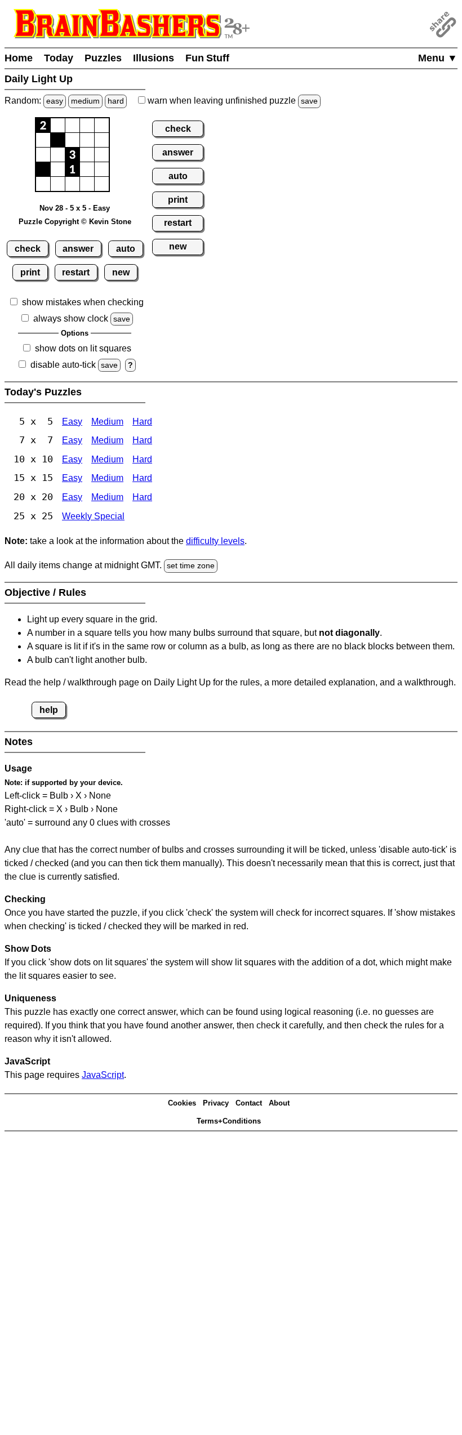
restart (76, 272)
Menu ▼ (437, 58)
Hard (142, 421)
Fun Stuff (207, 58)
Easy (72, 421)
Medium (107, 421)
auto (125, 248)
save (309, 100)
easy (54, 100)
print (30, 272)
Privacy (216, 1103)
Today (58, 58)
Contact (249, 1103)
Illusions (153, 58)
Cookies (182, 1103)
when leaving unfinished (231, 100)
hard (116, 100)
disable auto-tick (63, 364)
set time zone (191, 565)
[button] (43, 125)
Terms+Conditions (229, 1121)
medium (85, 100)
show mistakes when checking (83, 302)
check (28, 248)
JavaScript (103, 1075)
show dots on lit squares (83, 348)
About (279, 1103)
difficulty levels (215, 541)
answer (78, 248)
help (48, 710)
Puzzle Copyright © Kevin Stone (75, 221)
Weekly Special (93, 516)
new (121, 272)
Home (19, 58)
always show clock (70, 318)
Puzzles (103, 58)
